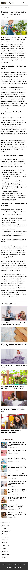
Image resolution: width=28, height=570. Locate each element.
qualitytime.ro (6, 537)
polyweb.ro (5, 551)
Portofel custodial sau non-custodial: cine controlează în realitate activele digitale (16, 506)
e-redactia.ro (5, 545)
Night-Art (8, 564)
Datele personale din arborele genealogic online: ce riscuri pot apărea (17, 444)
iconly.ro (4, 548)
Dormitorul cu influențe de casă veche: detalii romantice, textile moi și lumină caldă (13, 409)
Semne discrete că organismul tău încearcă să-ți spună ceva (11, 431)
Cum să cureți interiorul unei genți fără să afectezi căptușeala (17, 451)
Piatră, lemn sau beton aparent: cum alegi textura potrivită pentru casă (14, 345)
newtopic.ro (5, 528)
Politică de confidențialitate (14, 567)
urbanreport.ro (6, 522)
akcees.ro (4, 534)
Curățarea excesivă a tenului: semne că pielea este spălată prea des (17, 475)
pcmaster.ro (5, 554)
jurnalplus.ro (5, 525)
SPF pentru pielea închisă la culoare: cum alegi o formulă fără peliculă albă (17, 514)
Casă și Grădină (8, 7)
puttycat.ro (5, 557)
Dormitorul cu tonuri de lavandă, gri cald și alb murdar (14, 366)
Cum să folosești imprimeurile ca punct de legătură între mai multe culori (17, 467)
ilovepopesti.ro (6, 531)
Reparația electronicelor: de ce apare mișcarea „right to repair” (17, 459)
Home (2, 7)
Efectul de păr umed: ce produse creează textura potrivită (17, 497)
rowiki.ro (4, 543)
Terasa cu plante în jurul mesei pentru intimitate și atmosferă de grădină (12, 387)
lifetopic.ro (5, 540)
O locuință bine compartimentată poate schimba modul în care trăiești (13, 323)
